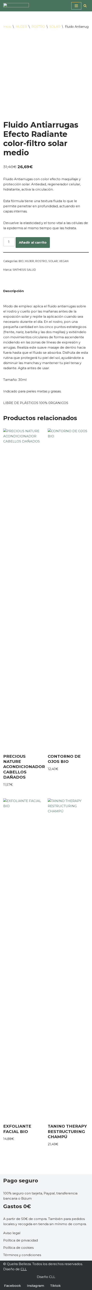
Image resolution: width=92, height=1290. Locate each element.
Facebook (12, 1286)
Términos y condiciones (22, 1255)
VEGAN (63, 261)
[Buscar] (85, 5)
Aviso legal (11, 1233)
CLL (24, 1269)
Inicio (7, 27)
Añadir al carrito (33, 242)
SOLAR (54, 27)
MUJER (21, 27)
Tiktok (55, 1286)
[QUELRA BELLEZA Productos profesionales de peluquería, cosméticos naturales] (16, 5)
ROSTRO (38, 27)
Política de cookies (18, 1248)
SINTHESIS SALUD (24, 269)
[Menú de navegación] (76, 5)
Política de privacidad (20, 1240)
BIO (21, 261)
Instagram (35, 1286)
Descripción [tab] (13, 291)
